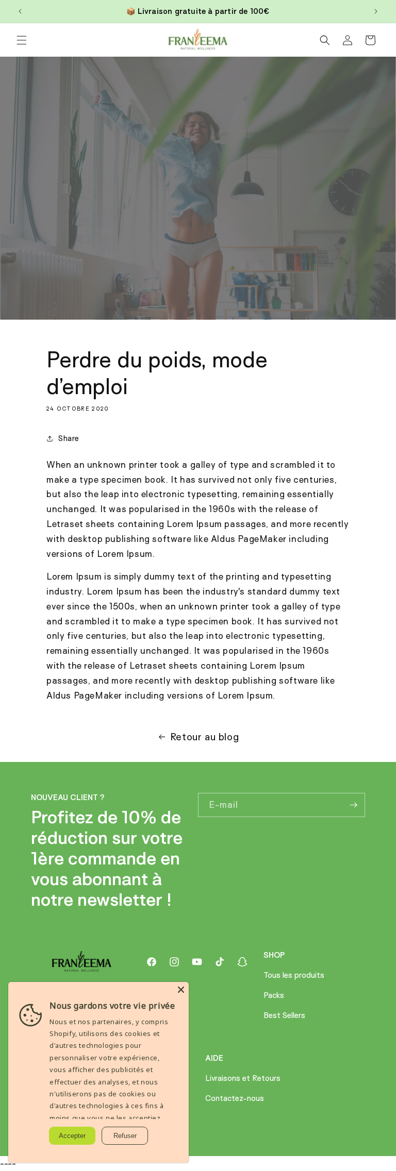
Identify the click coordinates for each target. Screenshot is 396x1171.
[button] (21, 40)
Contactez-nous (234, 1098)
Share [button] (68, 438)
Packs (273, 995)
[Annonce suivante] (376, 11)
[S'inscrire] (353, 805)
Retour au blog (204, 737)
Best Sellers (284, 1015)
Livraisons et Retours (242, 1078)
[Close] (181, 990)
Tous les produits (293, 975)
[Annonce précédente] (20, 11)
